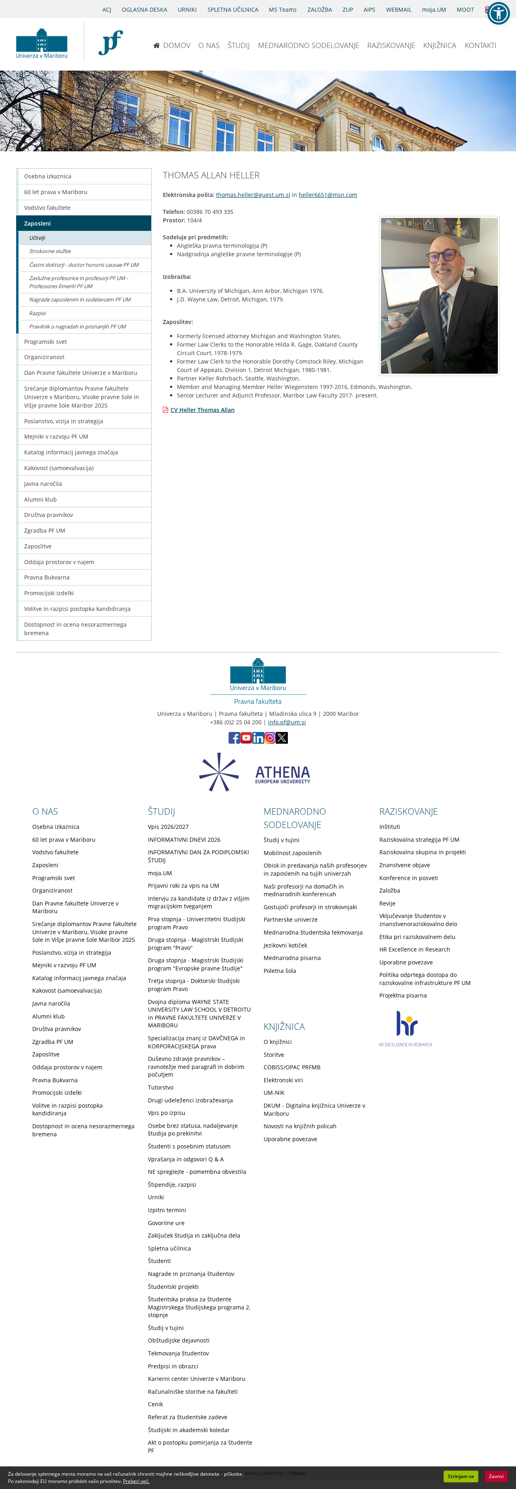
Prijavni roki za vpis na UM (183, 885)
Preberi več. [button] (136, 1481)
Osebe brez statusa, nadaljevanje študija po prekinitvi (193, 1130)
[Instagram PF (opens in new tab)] (270, 741)
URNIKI (187, 9)
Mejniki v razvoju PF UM (56, 436)
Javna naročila (43, 483)
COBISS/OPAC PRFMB (292, 1067)
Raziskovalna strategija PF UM (419, 839)
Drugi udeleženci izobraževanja (190, 1100)
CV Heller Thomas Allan (203, 410)
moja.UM (434, 9)
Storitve (274, 1054)
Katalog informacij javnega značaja (71, 452)
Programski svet (45, 341)
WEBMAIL (399, 9)
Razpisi (37, 313)
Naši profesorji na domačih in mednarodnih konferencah (304, 890)
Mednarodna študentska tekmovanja (313, 932)
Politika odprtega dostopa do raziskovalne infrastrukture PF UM (425, 979)
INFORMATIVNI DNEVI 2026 (184, 839)
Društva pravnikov (48, 515)
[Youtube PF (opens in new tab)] (246, 741)
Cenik (155, 1404)
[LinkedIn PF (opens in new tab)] (258, 741)
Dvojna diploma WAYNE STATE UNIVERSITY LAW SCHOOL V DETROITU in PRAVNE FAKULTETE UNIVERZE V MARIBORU (199, 1013)
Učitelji (37, 237)
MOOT (465, 9)
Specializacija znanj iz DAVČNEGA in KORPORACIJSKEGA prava (196, 1042)
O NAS (209, 45)
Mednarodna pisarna (292, 958)
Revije (387, 903)
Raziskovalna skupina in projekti (422, 852)
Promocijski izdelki (49, 593)
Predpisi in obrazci (173, 1366)
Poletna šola (280, 971)
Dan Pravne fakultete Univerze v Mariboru (80, 372)
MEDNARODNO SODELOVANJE (308, 45)
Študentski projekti (173, 1286)
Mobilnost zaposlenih (293, 853)
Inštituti (389, 826)
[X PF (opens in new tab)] (282, 741)
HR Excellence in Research (414, 949)
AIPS (369, 9)
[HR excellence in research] (405, 1044)
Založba (389, 890)
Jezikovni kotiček (285, 945)
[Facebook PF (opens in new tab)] (234, 741)
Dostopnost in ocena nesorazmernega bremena (75, 629)
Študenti (159, 1261)
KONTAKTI (481, 45)
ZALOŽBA (320, 9)
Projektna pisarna (403, 995)
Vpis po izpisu (166, 1113)
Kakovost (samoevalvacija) (59, 468)
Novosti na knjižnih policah (300, 1126)
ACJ (106, 9)
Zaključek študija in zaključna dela (194, 1235)
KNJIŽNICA (439, 45)
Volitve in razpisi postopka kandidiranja (77, 609)
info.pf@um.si (287, 722)
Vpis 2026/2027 (168, 826)
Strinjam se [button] (461, 1476)
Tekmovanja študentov (178, 1353)
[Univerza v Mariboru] (41, 42)
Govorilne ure (166, 1223)
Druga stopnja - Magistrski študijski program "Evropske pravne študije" (195, 964)
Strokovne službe (50, 251)
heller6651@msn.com (328, 195)
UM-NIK (274, 1092)
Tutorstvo (160, 1087)
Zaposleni (37, 223)
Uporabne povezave (406, 962)
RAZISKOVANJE (391, 45)
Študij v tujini (166, 1328)
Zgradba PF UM (44, 530)
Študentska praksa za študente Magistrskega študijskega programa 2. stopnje (199, 1307)
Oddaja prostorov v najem (59, 562)
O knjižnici (278, 1042)
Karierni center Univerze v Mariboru (197, 1378)
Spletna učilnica (169, 1248)
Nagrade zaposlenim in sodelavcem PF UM (80, 299)
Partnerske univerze (291, 919)
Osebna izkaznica (47, 176)
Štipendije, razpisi (172, 1184)
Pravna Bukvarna (47, 577)
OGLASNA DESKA (144, 9)
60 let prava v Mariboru (55, 192)
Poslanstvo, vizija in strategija (63, 421)
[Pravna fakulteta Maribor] (110, 42)
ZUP (348, 9)
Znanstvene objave (404, 865)
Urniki (156, 1197)
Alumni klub (40, 499)
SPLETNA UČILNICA (233, 9)
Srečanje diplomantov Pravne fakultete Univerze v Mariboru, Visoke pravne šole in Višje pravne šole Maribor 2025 (81, 397)
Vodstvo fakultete (47, 207)
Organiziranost (44, 357)
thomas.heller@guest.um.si (253, 195)
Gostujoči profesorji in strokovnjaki (310, 907)
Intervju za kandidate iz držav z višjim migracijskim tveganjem (199, 902)
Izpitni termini (167, 1210)
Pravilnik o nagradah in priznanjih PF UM (77, 326)
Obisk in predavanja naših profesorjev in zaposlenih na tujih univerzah (315, 869)
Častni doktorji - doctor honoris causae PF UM (84, 264)
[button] (498, 13)
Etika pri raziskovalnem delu (417, 937)
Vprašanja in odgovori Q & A (186, 1159)
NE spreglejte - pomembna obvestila (197, 1171)
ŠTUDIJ (239, 45)
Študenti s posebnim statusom (189, 1146)
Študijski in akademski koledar (189, 1430)
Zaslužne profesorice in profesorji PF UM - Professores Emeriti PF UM (78, 282)
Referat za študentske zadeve (187, 1417)
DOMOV (176, 45)
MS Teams (283, 9)
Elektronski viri (283, 1080)
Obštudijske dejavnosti (179, 1340)
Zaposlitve (38, 546)
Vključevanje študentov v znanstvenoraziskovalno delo (418, 920)
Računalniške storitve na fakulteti (193, 1391)
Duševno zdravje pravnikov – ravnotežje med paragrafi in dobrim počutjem (196, 1066)
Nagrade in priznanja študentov (191, 1274)
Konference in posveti (408, 878)
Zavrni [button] (496, 1476)
